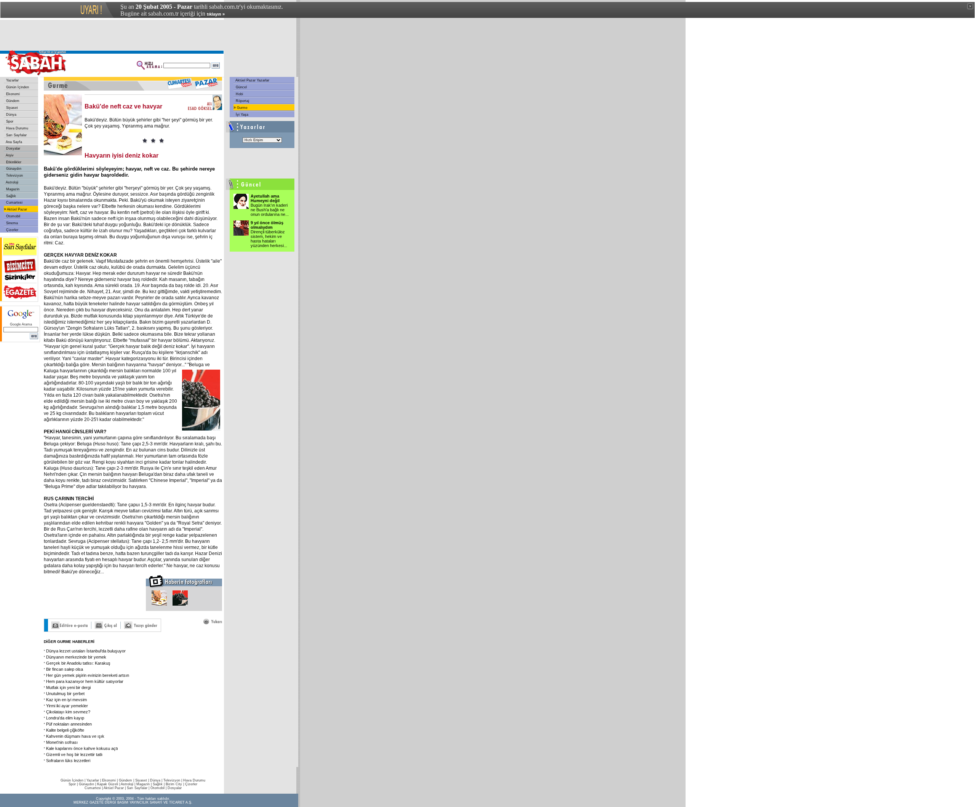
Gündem (12, 101)
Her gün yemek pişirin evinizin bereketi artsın (87, 675)
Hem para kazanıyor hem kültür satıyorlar (84, 681)
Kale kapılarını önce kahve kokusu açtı (82, 748)
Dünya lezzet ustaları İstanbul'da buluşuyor (86, 651)
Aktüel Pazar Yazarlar (252, 80)
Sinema (11, 223)
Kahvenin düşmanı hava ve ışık (75, 736)
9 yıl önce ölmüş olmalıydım (267, 225)
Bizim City (174, 784)
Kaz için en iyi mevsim (66, 699)
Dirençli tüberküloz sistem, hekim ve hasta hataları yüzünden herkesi (269, 239)
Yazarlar (12, 80)
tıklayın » (216, 14)
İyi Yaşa (241, 114)
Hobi (239, 94)
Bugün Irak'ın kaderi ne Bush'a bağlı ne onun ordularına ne (270, 210)
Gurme (242, 108)
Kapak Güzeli (107, 784)
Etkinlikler (13, 162)
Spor (9, 121)
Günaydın (13, 169)
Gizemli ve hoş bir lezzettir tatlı (74, 754)
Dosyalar (12, 148)
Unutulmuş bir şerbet (65, 693)
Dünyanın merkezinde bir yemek (76, 657)
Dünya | (156, 780)
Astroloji (11, 182)
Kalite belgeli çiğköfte (65, 730)
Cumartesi (13, 202)
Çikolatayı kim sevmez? (68, 712)
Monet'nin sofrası (62, 742)
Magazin (12, 189)
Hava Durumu (16, 128)
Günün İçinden (17, 87)
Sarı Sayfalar (16, 135)
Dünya (10, 114)
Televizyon (14, 175)
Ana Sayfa (13, 142)
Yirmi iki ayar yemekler (67, 705)
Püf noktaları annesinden (69, 724)
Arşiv (9, 155)
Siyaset (11, 108)
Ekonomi (12, 94)
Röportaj (242, 101)
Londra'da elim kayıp (65, 718)
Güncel (241, 87)
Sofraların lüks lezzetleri (68, 760)
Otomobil (12, 216)
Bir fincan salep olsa (64, 669)
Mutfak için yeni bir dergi (68, 687)
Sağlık (10, 196)
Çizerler (11, 230)
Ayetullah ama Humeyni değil (265, 198)
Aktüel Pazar (16, 209)
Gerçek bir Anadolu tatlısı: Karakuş (78, 663)
